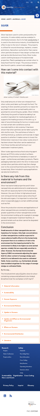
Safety (9, 19)
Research (5, 348)
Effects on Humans (11, 327)
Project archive (7, 357)
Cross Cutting (23, 360)
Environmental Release (12, 306)
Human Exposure (10, 299)
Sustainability (9, 292)
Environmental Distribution (14, 334)
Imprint (20, 385)
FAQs (21, 373)
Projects (5, 350)
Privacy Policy (8, 385)
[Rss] (10, 395)
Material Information (11, 286)
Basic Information (24, 357)
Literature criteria (24, 370)
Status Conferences (8, 354)
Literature (7, 340)
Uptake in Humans (11, 312)
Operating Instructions (26, 366)
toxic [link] (17, 201)
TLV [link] (21, 274)
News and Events (8, 378)
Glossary (31, 385)
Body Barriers (23, 363)
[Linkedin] (4, 395)
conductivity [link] (32, 40)
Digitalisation (18, 376)
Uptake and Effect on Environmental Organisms (17, 320)
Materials (16, 19)
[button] (37, 15)
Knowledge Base (24, 354)
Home (3, 19)
